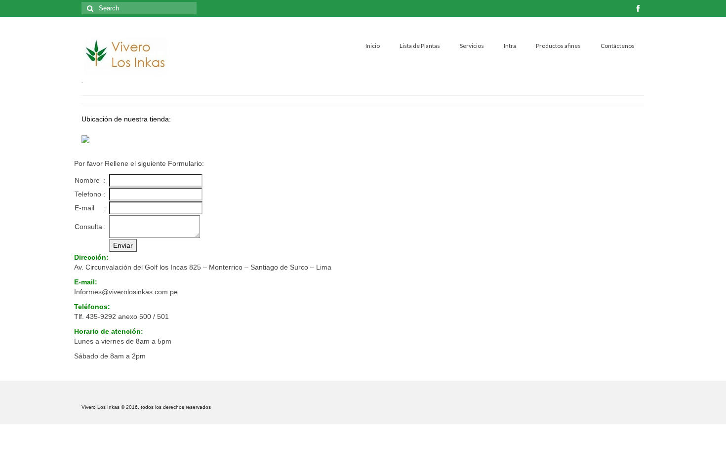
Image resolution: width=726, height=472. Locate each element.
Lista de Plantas (420, 45)
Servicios (472, 45)
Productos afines (558, 45)
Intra (510, 45)
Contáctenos (618, 45)
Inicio (372, 45)
